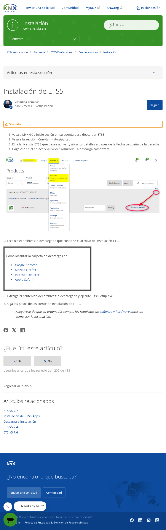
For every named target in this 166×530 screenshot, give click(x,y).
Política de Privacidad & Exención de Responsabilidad (56, 522)
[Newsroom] (157, 520)
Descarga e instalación (19, 422)
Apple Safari (24, 279)
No (50, 361)
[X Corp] (14, 330)
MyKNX (91, 8)
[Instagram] (149, 520)
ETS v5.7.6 (10, 432)
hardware (122, 311)
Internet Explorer (27, 275)
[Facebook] (5, 330)
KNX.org (113, 8)
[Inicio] (10, 7)
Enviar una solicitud (40, 8)
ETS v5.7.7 (10, 411)
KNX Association (17, 52)
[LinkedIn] (22, 330)
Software (39, 52)
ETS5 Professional (62, 52)
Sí (19, 361)
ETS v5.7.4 (10, 427)
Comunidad (70, 8)
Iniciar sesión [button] (150, 8)
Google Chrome (26, 265)
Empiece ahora (88, 52)
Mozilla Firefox (25, 270)
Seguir (154, 105)
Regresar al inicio (16, 386)
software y (107, 311)
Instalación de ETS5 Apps (21, 416)
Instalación (110, 52)
